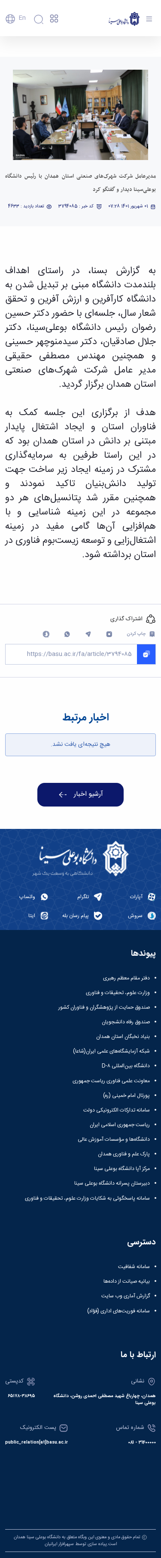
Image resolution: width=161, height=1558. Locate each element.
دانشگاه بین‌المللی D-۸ (126, 1066)
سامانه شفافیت (134, 1266)
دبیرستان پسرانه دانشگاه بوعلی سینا (112, 1183)
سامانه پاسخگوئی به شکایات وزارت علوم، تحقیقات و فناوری (87, 1198)
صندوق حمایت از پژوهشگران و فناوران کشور (104, 1007)
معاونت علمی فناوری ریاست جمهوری (111, 1081)
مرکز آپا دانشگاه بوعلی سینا (122, 1168)
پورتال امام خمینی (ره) (126, 1095)
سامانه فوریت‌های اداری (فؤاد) (118, 1311)
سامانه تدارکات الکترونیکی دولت (116, 1110)
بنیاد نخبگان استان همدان (123, 1036)
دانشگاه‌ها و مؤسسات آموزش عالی (114, 1139)
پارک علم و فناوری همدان (124, 1154)
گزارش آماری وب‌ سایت (125, 1296)
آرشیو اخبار (88, 794)
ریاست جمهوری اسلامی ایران (120, 1125)
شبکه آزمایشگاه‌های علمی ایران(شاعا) (111, 1051)
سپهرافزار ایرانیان (59, 1544)
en (22, 18)
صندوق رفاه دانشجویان (126, 1022)
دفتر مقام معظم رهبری (126, 978)
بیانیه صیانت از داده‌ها (126, 1281)
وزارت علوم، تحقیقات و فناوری (118, 992)
